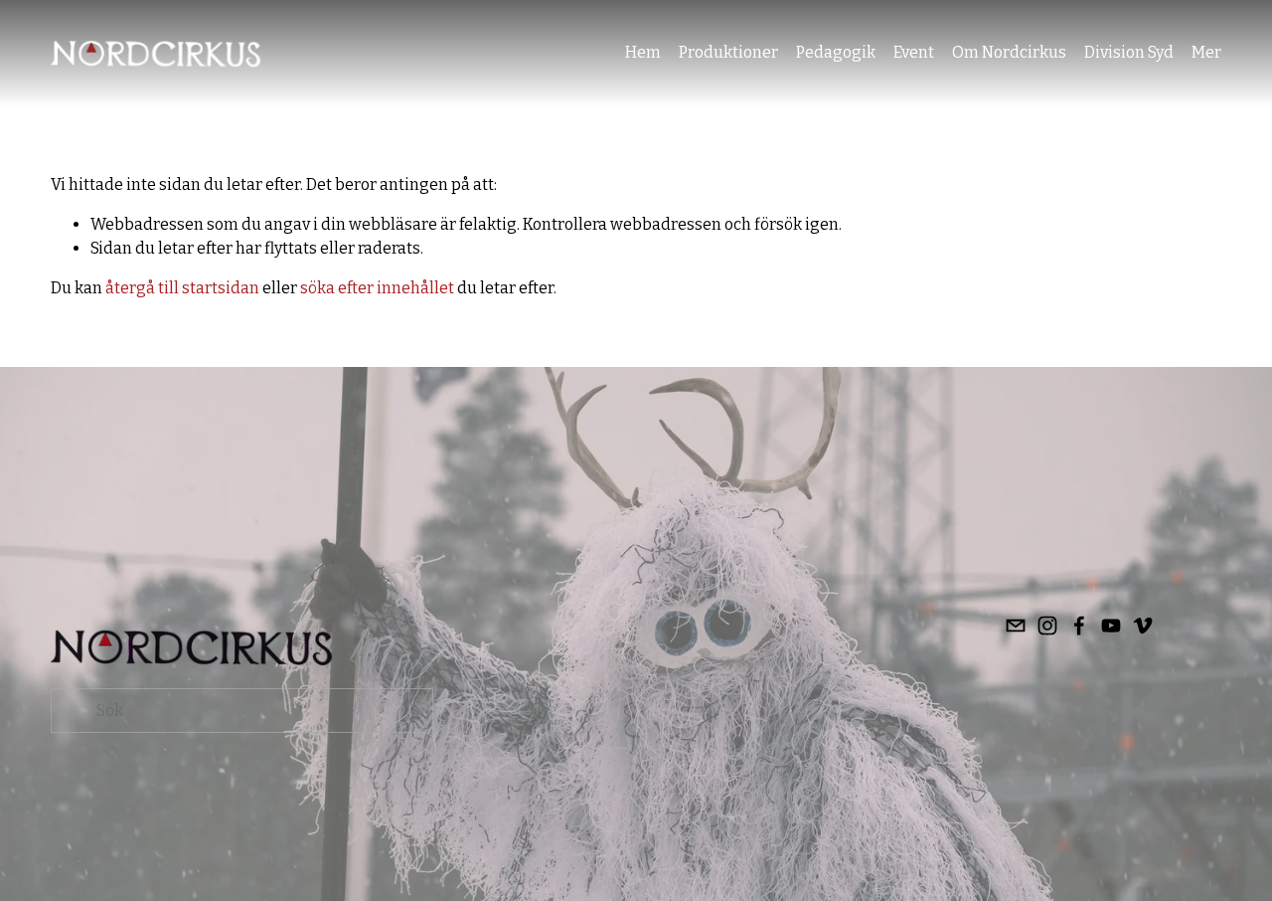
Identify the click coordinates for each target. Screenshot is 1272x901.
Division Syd (1129, 52)
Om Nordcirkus (1009, 52)
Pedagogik (835, 52)
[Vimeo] (1143, 625)
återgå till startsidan (182, 287)
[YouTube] (1111, 625)
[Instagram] (1047, 625)
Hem (643, 52)
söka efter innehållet (377, 287)
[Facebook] (1079, 625)
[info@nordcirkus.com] (1016, 625)
